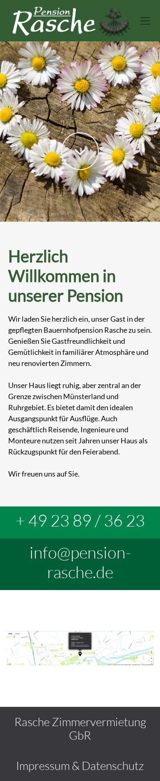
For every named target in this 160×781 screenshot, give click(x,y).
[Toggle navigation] (145, 21)
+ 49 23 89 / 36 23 (80, 520)
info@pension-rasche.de (80, 562)
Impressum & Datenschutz (80, 765)
